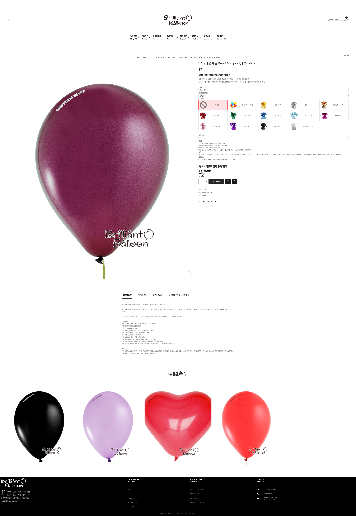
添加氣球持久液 (203, 93)
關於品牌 (157, 295)
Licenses (131, 498)
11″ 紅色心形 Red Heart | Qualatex (160, 458)
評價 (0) (142, 295)
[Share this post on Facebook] (199, 201)
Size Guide (194, 494)
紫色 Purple (247, 126)
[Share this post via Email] (215, 201)
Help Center (133, 494)
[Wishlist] (228, 181)
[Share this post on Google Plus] (207, 201)
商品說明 (127, 295)
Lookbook (194, 498)
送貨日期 (201, 135)
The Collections (197, 489)
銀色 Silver (308, 105)
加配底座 (201, 99)
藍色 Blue (278, 115)
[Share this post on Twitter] (203, 201)
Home (138, 58)
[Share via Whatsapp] (211, 201)
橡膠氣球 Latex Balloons (168, 58)
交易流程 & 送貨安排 (179, 295)
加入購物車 (216, 181)
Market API (132, 502)
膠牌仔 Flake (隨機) (247, 105)
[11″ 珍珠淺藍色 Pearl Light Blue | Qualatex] (345, 55)
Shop (144, 58)
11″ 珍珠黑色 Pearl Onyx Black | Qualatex (25, 458)
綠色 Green (247, 115)
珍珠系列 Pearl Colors (185, 58)
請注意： (201, 141)
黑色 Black (277, 126)
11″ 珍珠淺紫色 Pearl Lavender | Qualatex (94, 458)
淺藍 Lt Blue (308, 115)
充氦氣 (200, 87)
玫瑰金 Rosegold (338, 105)
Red (203, 195)
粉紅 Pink (338, 115)
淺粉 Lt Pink (217, 126)
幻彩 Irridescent (308, 126)
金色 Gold (278, 105)
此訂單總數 (204, 171)
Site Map (131, 507)
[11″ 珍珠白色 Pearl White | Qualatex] (348, 55)
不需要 (217, 105)
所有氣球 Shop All (153, 58)
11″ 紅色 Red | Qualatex (225, 458)
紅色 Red (217, 115)
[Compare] (234, 181)
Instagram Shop (197, 502)
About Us (132, 489)
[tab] (127, 296)
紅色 (205, 195)
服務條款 (201, 157)
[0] (345, 19)
